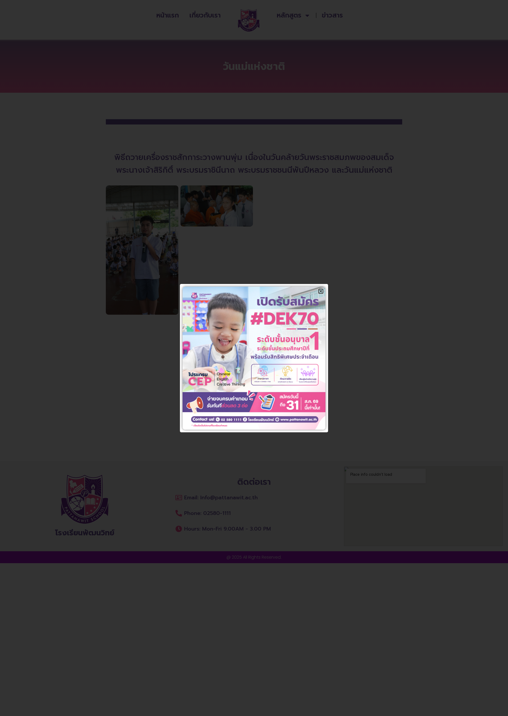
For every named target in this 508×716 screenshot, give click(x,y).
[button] (321, 291)
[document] (254, 358)
